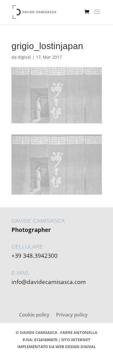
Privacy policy (72, 314)
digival (24, 57)
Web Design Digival (75, 346)
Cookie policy (34, 314)
